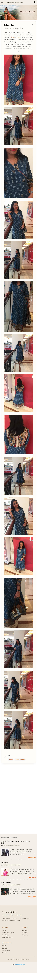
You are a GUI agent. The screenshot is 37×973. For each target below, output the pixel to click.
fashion (10, 759)
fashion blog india (20, 759)
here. (18, 37)
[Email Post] (9, 756)
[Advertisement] (18, 819)
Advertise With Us (7, 937)
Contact (4, 948)
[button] (32, 25)
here (12, 37)
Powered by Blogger (19, 964)
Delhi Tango (5, 935)
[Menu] (2, 2)
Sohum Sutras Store (8, 932)
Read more (32, 857)
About (4, 946)
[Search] (35, 2)
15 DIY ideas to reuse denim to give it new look (15, 842)
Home (4, 930)
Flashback (4, 863)
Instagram (25, 930)
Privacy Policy (6, 950)
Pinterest (24, 935)
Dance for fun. (6, 882)
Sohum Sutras (19, 3)
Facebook (25, 932)
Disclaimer (5, 953)
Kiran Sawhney (9, 3)
